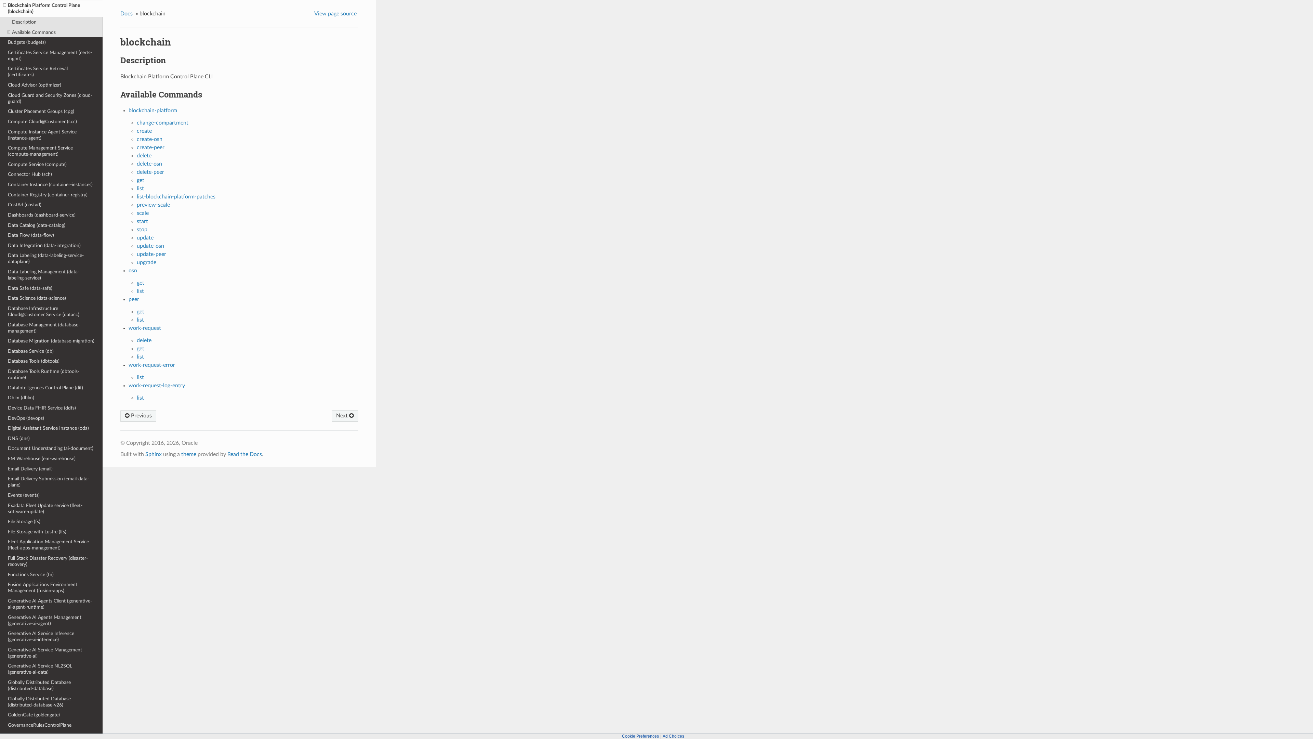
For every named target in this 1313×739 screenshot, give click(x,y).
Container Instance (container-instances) (50, 184)
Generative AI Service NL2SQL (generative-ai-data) (40, 669)
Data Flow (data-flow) (31, 235)
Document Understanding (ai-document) (50, 448)
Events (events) (24, 495)
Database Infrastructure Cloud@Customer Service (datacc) (43, 311)
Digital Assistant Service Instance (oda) (48, 428)
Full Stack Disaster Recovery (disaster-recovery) (48, 561)
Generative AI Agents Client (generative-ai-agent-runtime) (50, 604)
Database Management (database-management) (44, 328)
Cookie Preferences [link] (640, 736)
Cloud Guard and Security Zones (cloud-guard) (50, 98)
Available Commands (34, 32)
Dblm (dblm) (21, 397)
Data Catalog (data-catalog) (36, 225)
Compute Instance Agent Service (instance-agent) (42, 135)
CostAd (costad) (24, 204)
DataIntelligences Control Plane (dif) (45, 387)
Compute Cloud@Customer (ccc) (42, 121)
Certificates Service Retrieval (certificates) (38, 71)
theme (188, 454)
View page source (335, 13)
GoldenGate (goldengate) (34, 714)
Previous (141, 415)
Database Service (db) (31, 351)
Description (24, 22)
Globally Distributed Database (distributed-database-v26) (39, 702)
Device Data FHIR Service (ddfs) (42, 408)
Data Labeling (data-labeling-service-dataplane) (46, 258)
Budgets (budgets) (27, 42)
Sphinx (153, 454)
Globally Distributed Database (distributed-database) (39, 685)
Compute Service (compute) (37, 164)
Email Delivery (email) (30, 468)
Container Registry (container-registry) (48, 194)
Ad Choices (673, 736)
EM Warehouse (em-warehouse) (42, 458)
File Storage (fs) (24, 521)
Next (342, 415)
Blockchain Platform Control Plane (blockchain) (44, 8)
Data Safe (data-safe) (30, 288)
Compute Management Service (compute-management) (40, 151)
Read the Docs (244, 454)
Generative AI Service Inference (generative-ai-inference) (41, 636)
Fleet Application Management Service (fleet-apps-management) (48, 544)
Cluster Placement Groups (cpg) (41, 111)
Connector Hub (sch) (30, 174)
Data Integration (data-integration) (44, 245)
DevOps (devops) (26, 418)
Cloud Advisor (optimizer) (34, 85)
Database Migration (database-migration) (51, 340)
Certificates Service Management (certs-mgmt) (50, 55)
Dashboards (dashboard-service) (42, 215)
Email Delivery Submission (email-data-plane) (48, 482)
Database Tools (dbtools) (33, 361)
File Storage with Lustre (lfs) (37, 531)
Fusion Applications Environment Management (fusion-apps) (42, 587)
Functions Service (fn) (31, 574)
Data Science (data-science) (37, 298)
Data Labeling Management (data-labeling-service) (43, 275)
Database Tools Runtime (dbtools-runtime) (43, 374)
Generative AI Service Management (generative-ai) (45, 653)
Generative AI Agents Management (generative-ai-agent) (44, 620)
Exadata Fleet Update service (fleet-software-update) (45, 508)
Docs (126, 13)
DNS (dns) (19, 438)
